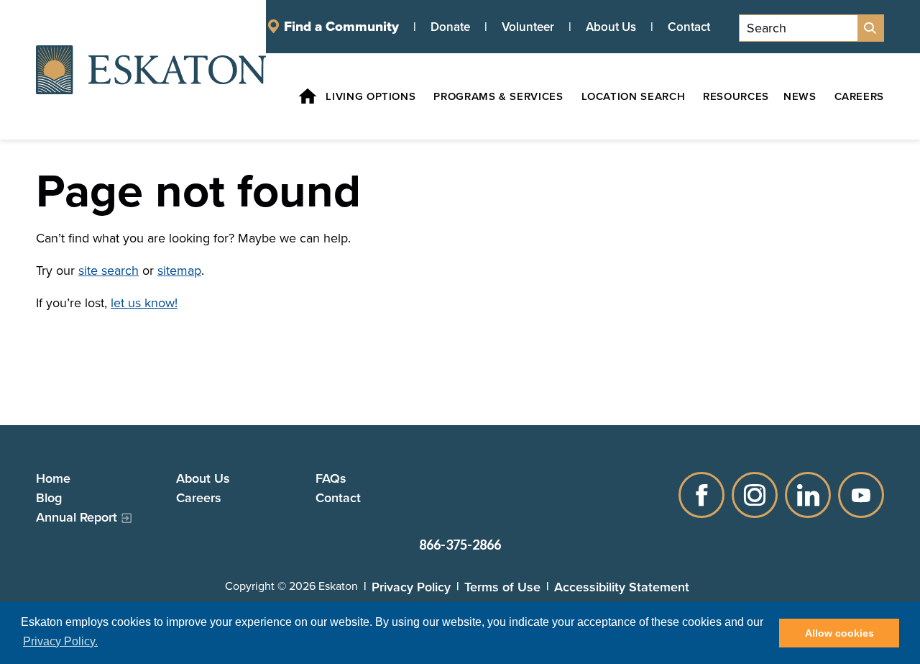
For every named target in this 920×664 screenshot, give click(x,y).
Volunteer (528, 26)
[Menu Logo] (151, 70)
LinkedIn (808, 495)
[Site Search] (870, 28)
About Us (611, 26)
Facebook (701, 495)
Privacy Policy (411, 587)
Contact (689, 26)
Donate (450, 26)
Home (53, 478)
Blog (49, 497)
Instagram (755, 495)
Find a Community (341, 27)
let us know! (144, 303)
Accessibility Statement (621, 587)
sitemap (179, 270)
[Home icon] (307, 96)
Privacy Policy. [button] (60, 641)
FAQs (331, 478)
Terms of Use (502, 587)
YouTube (861, 495)
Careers (198, 497)
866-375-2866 (460, 544)
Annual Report (76, 517)
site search (108, 270)
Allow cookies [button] (839, 633)
